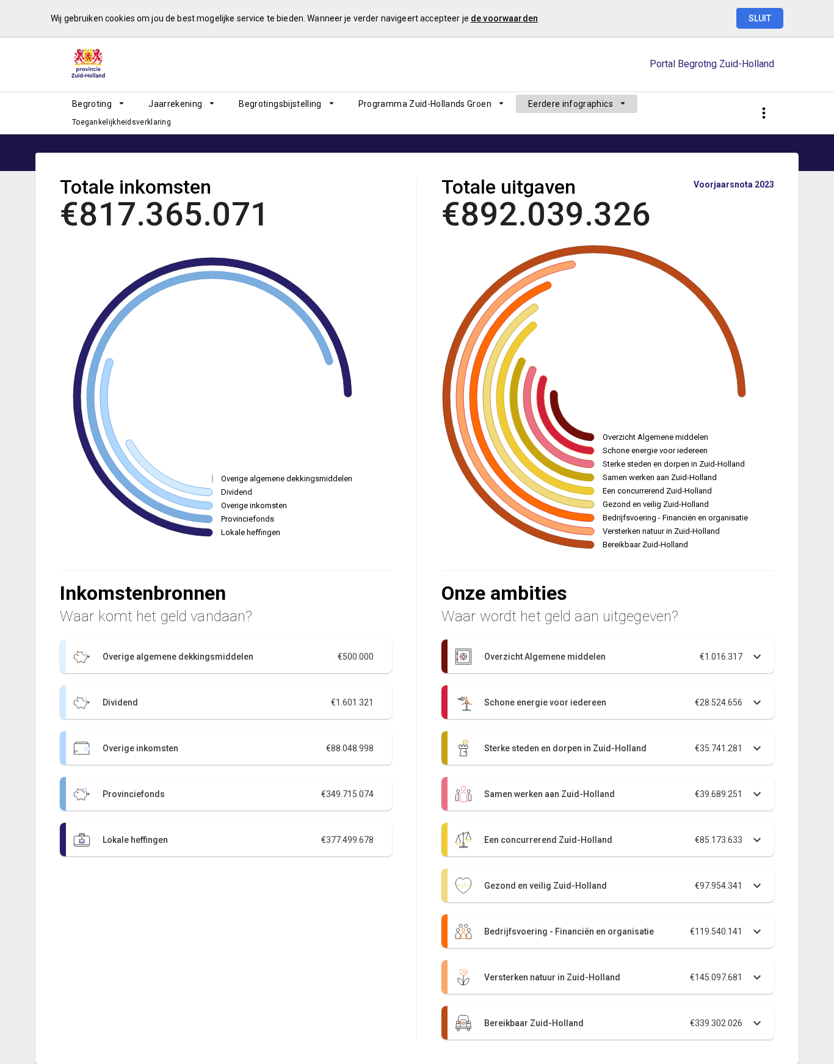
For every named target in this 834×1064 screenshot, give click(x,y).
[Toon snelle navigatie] (763, 113)
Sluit (760, 18)
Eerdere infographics (570, 104)
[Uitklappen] (611, 656)
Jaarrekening (175, 104)
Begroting (92, 104)
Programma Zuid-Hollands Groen (424, 104)
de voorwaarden (504, 18)
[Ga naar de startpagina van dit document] (90, 64)
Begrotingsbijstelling (280, 104)
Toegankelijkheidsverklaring (121, 122)
